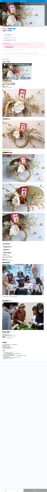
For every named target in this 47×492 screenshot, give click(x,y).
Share (43, 3)
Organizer (5, 490)
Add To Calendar (6, 38)
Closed (35, 490)
